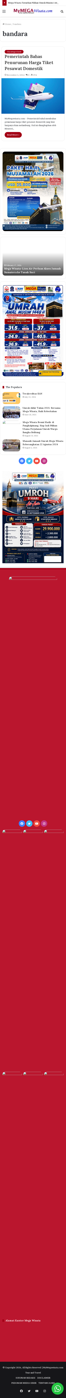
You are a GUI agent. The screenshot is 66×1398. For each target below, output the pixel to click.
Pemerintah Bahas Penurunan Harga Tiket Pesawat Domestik (29, 62)
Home (7, 24)
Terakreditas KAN (32, 393)
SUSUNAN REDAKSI (25, 1377)
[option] (33, 258)
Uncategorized (14, 51)
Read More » (13, 134)
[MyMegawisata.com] (33, 11)
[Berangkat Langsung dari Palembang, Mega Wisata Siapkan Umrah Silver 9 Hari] (33, 1192)
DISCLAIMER (43, 1377)
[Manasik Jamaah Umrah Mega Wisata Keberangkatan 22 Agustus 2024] (11, 445)
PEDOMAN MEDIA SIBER (23, 1383)
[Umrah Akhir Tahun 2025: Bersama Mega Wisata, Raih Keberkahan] (11, 412)
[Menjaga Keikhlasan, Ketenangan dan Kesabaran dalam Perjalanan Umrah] (12, 835)
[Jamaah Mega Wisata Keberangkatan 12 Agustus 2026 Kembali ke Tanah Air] (33, 950)
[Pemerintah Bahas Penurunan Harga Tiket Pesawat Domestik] (33, 96)
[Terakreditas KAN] (11, 398)
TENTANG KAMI (46, 1383)
